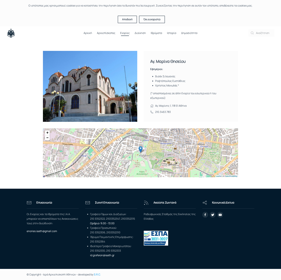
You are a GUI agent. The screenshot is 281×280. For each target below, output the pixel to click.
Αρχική (88, 33)
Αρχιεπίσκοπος (106, 33)
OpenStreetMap (231, 176)
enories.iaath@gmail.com (42, 231)
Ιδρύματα (156, 33)
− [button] (47, 138)
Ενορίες (125, 33)
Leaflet (218, 176)
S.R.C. (97, 274)
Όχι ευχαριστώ (152, 19)
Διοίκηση (140, 33)
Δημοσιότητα (189, 33)
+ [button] (47, 133)
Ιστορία (171, 33)
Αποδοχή (127, 19)
